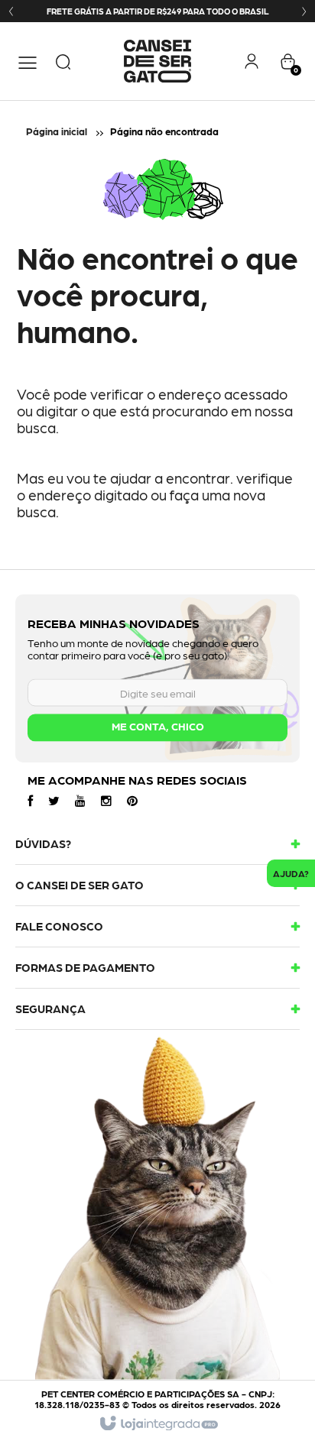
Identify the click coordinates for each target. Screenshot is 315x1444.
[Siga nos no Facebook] (30, 799)
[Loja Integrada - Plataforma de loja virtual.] (158, 1424)
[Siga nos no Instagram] (106, 799)
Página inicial (56, 131)
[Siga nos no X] (54, 799)
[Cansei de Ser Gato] (158, 61)
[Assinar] (157, 727)
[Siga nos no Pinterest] (132, 799)
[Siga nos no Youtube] (80, 799)
